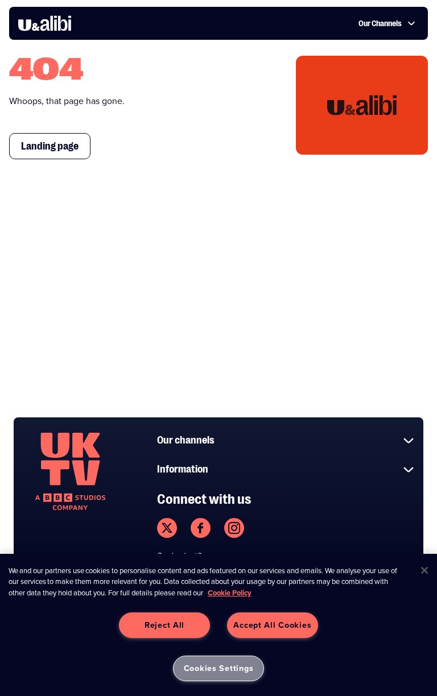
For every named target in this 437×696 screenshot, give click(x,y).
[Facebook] (201, 528)
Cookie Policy (230, 592)
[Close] (424, 570)
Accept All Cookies (272, 625)
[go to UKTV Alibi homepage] (44, 23)
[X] (167, 528)
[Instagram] (234, 528)
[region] (218, 625)
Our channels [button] (186, 440)
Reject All (164, 625)
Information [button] (182, 469)
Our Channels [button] (380, 23)
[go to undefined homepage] (70, 471)
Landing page (50, 146)
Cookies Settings (219, 668)
